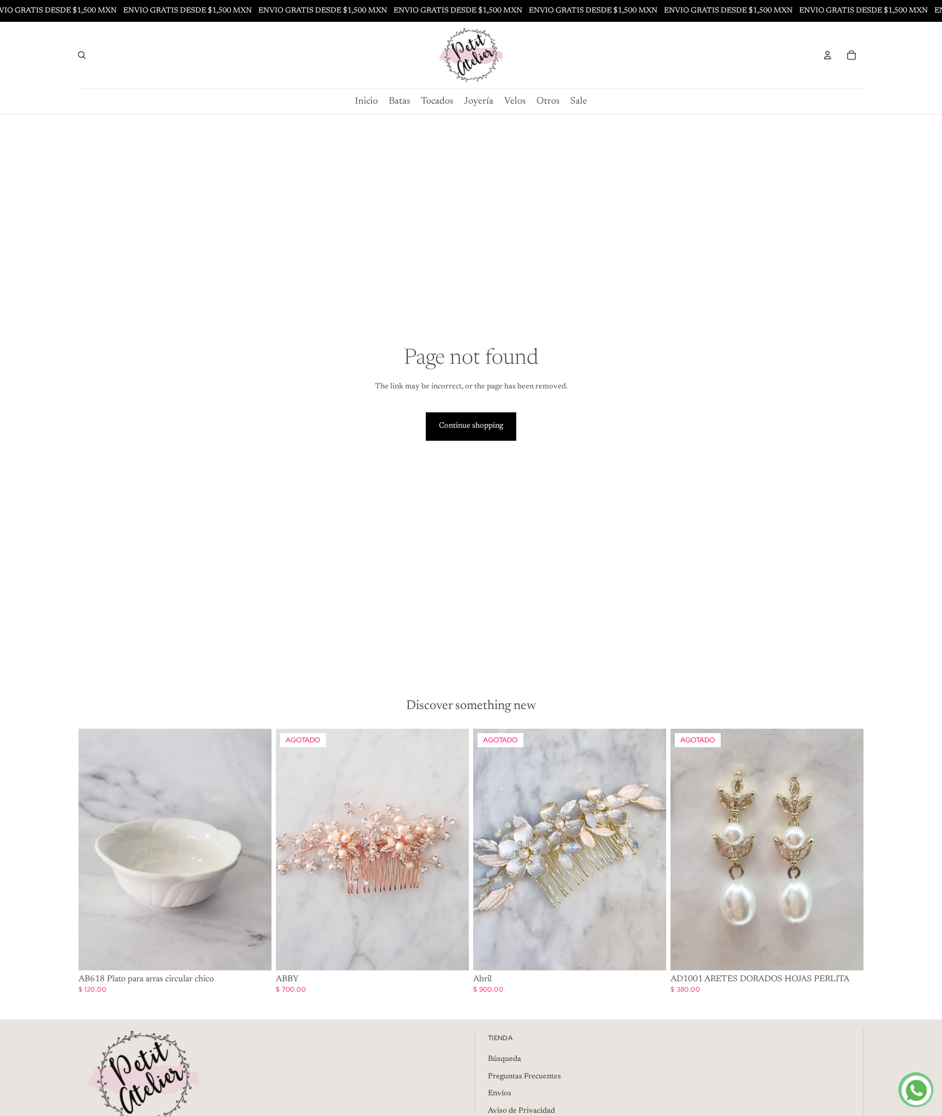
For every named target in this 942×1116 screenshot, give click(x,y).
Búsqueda (504, 1059)
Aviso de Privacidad (521, 1111)
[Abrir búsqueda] (82, 55)
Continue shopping (471, 426)
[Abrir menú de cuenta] (828, 55)
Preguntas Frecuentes (524, 1077)
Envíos (499, 1093)
